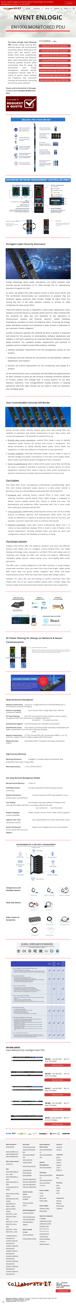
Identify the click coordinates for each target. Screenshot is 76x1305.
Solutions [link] (36, 8)
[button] (74, 8)
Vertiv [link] (47, 8)
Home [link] (28, 8)
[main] (38, 21)
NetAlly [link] (56, 8)
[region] (38, 3)
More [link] (66, 8)
